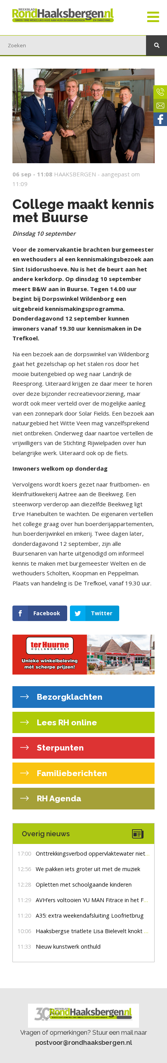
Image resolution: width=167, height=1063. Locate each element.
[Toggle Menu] (153, 17)
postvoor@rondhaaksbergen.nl (83, 1042)
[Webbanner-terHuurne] (83, 655)
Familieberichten (71, 773)
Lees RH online (66, 722)
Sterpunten (59, 747)
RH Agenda (58, 798)
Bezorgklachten (69, 697)
